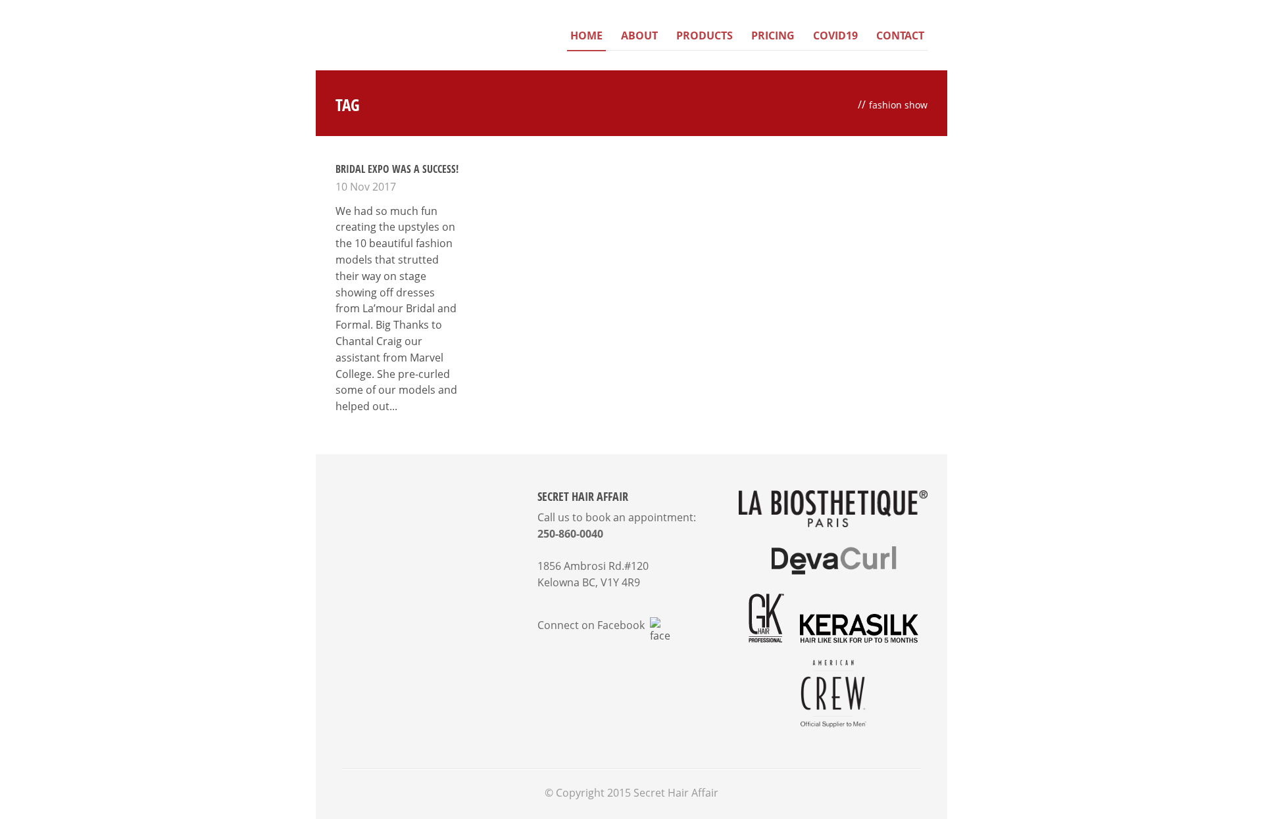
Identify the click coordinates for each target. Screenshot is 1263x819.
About (639, 35)
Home (586, 35)
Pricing (773, 35)
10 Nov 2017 (365, 186)
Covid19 (835, 35)
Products (704, 35)
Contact (900, 35)
